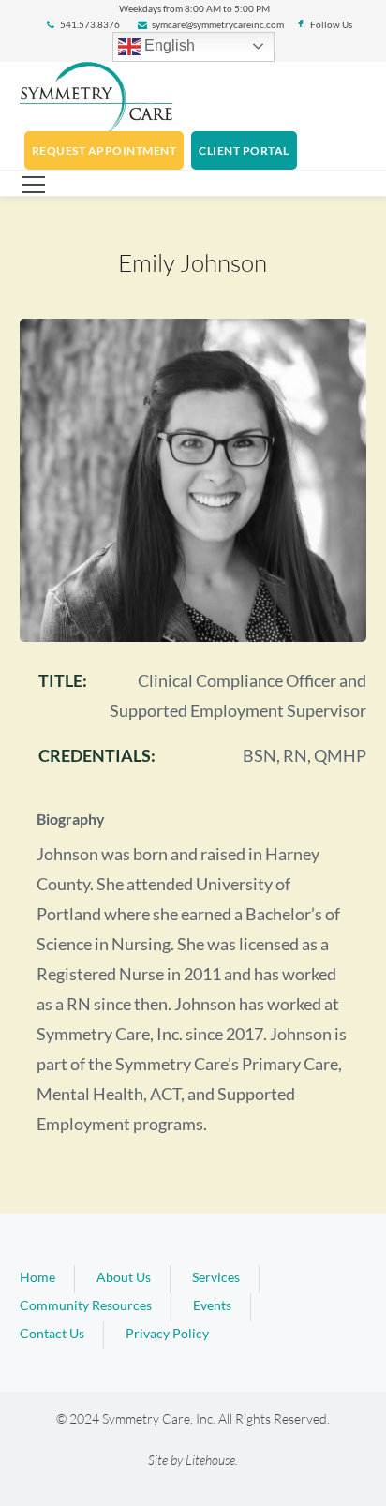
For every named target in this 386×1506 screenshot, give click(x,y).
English (168, 45)
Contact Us (52, 1333)
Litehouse (210, 1460)
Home (37, 1277)
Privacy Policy (167, 1333)
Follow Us (331, 24)
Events (212, 1305)
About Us (123, 1277)
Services (216, 1277)
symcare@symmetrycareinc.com (218, 24)
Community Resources (86, 1305)
